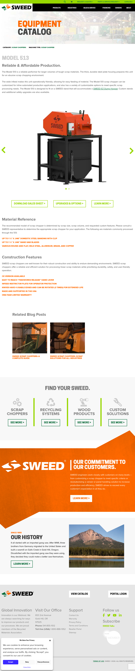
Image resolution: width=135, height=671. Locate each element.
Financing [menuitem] (106, 8)
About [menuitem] (128, 8)
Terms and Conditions (78, 626)
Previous (3, 150)
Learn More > (102, 204)
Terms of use (98, 661)
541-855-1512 (49, 626)
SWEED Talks (108, 626)
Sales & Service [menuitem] (89, 8)
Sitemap (72, 633)
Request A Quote (84, 2)
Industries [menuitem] (72, 8)
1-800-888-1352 (58, 629)
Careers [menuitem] (118, 8)
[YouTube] (114, 615)
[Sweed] (16, 7)
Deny (27, 662)
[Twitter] (108, 615)
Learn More (80, 498)
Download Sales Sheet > (29, 204)
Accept (10, 662)
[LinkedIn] (120, 615)
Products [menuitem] (57, 8)
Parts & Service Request (108, 2)
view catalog (79, 594)
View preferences (43, 662)
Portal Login (118, 594)
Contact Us (74, 615)
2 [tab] (69, 189)
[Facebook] (104, 615)
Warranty (73, 619)
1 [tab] (66, 189)
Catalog (127, 2)
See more (16, 422)
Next (132, 151)
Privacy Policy (27, 667)
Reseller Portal (75, 629)
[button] (50, 640)
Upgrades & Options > (69, 204)
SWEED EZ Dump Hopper (105, 89)
